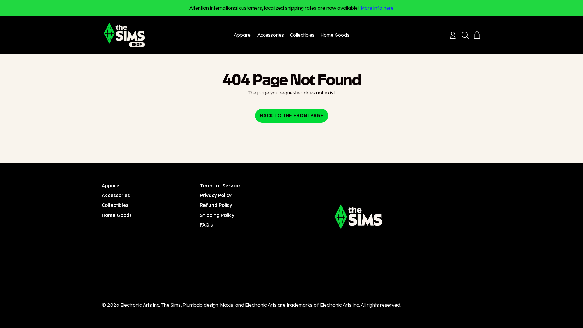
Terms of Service (220, 186)
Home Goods (335, 35)
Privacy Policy (216, 195)
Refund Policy (216, 205)
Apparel (242, 35)
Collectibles (302, 35)
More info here (377, 8)
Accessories (270, 35)
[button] (465, 35)
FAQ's (206, 225)
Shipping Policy (217, 215)
